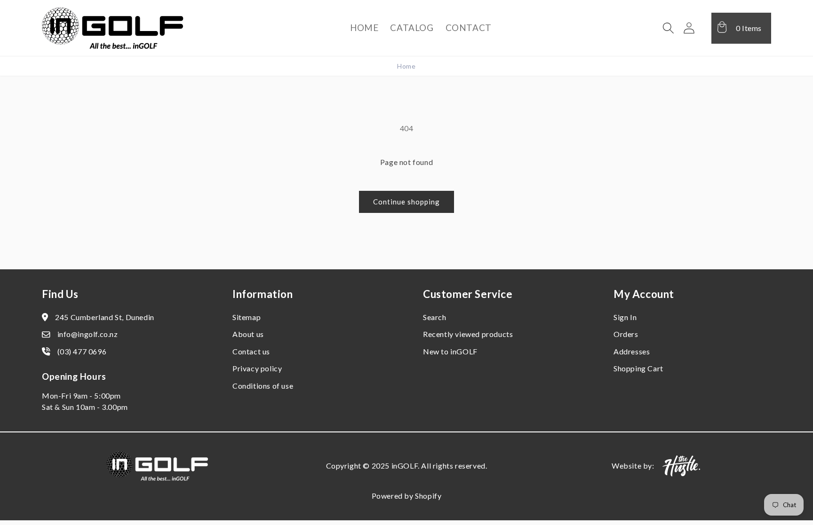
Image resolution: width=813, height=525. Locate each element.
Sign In (625, 317)
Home (364, 27)
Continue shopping (406, 201)
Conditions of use (262, 385)
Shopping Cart (638, 368)
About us (248, 333)
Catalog (411, 27)
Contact (469, 27)
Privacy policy (257, 368)
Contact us (251, 351)
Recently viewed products (468, 333)
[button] (668, 28)
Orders (626, 333)
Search (434, 317)
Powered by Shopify (407, 495)
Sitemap (246, 317)
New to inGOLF (450, 351)
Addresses (632, 351)
